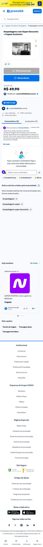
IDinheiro (21, 391)
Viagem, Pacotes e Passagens (15, 26)
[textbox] (21, 172)
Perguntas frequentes (21, 494)
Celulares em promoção (21, 431)
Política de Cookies (21, 362)
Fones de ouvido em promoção (21, 436)
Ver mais (6, 144)
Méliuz (21, 402)
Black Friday (21, 426)
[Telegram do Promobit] (34, 525)
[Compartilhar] (36, 46)
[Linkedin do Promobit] (28, 525)
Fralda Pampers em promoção (21, 452)
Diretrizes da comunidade (21, 483)
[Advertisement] (21, 236)
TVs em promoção (21, 458)
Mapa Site (21, 378)
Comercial (21, 351)
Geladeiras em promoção (21, 447)
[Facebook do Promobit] (9, 525)
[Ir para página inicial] (3, 26)
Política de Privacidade (21, 367)
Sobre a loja (10, 103)
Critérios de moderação (21, 489)
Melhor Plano (21, 396)
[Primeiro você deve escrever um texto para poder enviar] (39, 172)
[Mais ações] (36, 41)
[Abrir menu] (4, 11)
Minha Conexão (21, 407)
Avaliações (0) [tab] (31, 121)
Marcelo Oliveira (24, 128)
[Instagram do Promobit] (21, 525)
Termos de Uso (21, 372)
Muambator (21, 412)
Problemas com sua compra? (21, 499)
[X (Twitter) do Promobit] (15, 525)
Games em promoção (22, 442)
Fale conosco (21, 356)
